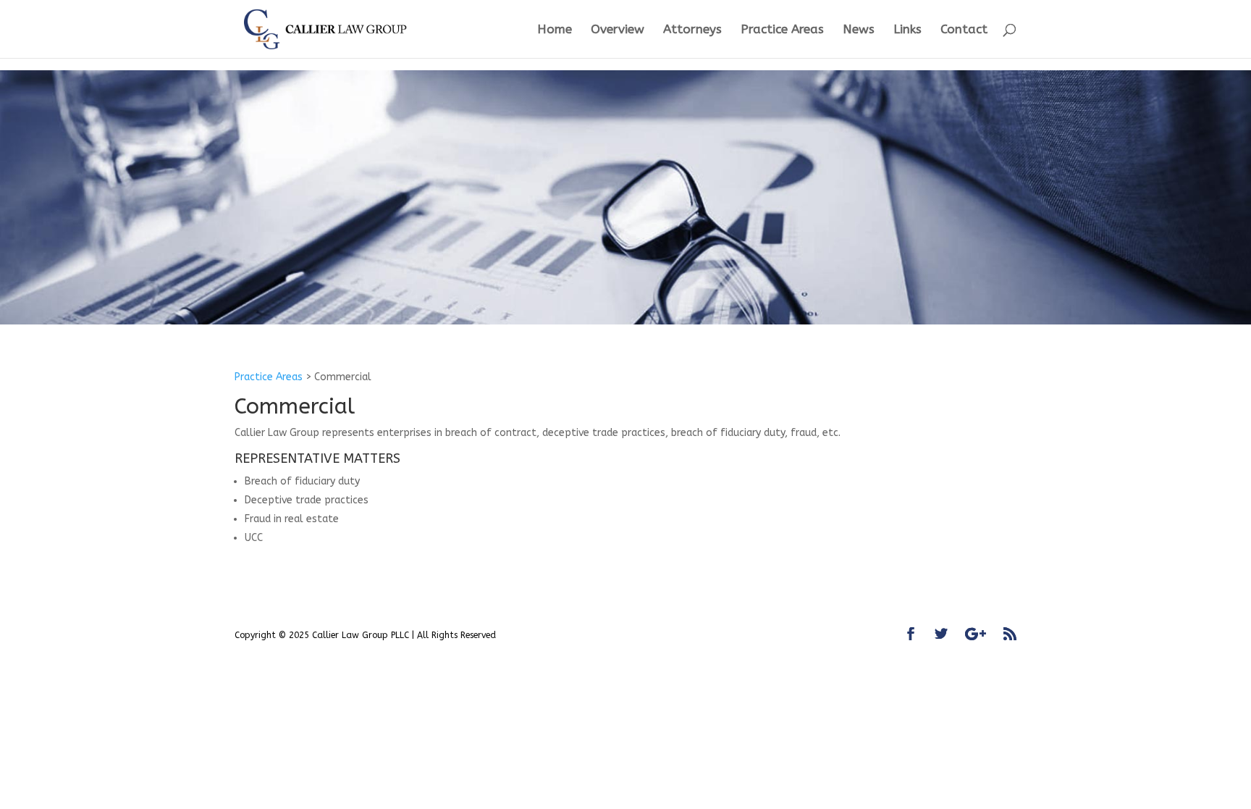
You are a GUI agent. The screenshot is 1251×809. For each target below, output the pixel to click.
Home (554, 30)
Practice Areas (782, 30)
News (859, 30)
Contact (963, 30)
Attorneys (692, 30)
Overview (617, 30)
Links (907, 30)
